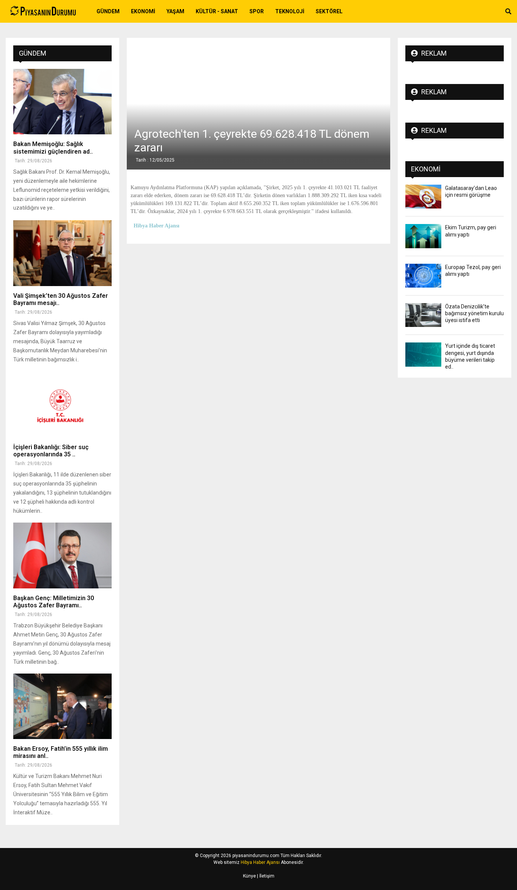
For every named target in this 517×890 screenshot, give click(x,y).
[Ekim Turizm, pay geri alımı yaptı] (423, 236)
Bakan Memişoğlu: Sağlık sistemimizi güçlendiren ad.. (53, 147)
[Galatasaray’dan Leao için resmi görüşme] (423, 196)
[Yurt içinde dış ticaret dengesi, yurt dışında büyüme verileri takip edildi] (423, 354)
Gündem (108, 11)
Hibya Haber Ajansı (260, 862)
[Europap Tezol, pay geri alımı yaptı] (423, 276)
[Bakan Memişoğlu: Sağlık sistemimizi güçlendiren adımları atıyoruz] (62, 101)
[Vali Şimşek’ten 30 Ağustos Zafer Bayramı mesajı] (62, 253)
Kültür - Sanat (217, 11)
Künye (249, 876)
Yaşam (175, 11)
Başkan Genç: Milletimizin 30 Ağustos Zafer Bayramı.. (53, 601)
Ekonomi (143, 11)
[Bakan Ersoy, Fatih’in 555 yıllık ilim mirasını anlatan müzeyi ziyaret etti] (62, 706)
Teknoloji (289, 11)
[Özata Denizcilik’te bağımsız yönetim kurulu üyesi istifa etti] (423, 315)
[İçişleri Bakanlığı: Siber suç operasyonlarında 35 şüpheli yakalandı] (62, 404)
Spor (256, 11)
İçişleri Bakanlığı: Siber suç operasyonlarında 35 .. (51, 450)
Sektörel (329, 11)
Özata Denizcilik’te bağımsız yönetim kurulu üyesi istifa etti (474, 313)
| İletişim (265, 876)
